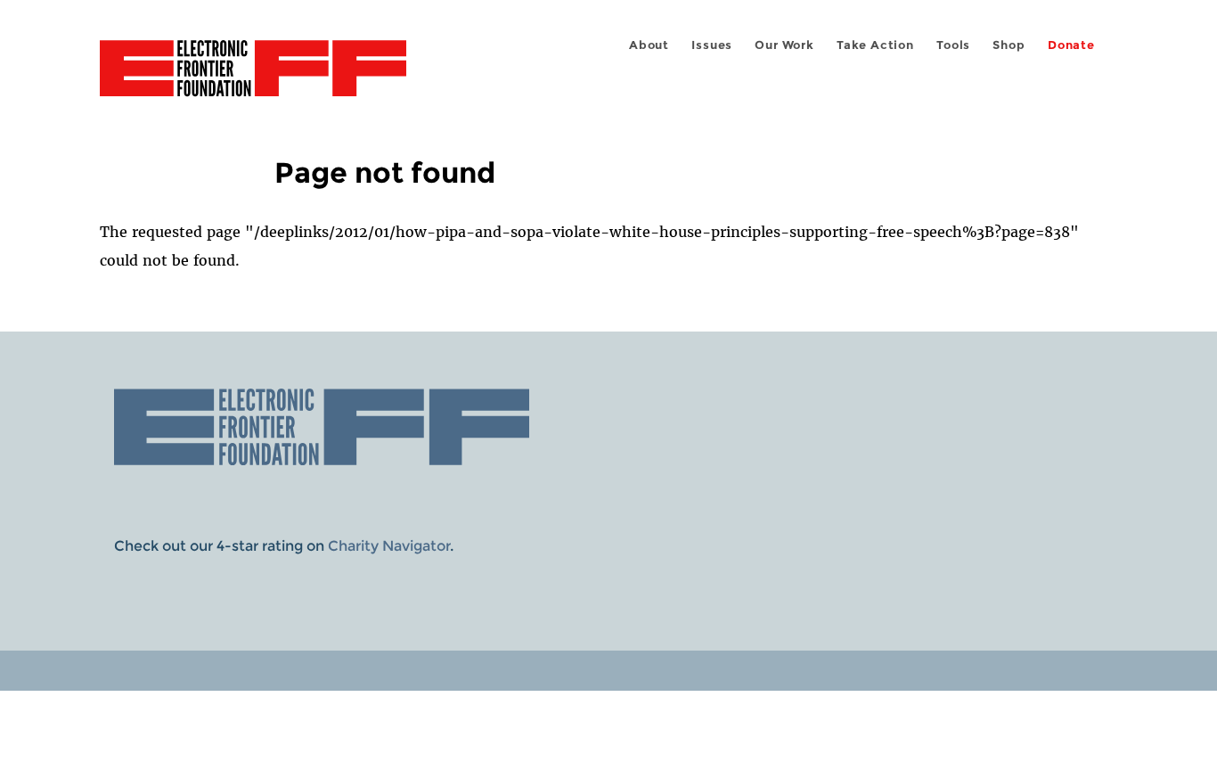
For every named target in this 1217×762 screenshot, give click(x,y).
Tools (953, 45)
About (649, 45)
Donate (1071, 45)
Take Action (875, 45)
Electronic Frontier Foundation (253, 78)
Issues (711, 45)
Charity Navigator (389, 545)
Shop (1008, 45)
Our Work (784, 45)
